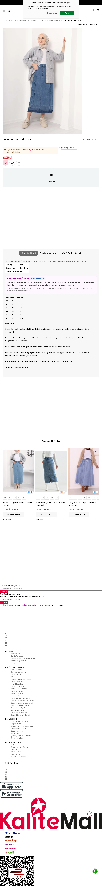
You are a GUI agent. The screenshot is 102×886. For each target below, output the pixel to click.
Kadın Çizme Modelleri (20, 715)
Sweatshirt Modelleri (19, 693)
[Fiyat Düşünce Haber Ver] (19, 163)
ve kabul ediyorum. (34, 605)
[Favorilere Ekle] (5, 163)
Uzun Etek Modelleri (19, 689)
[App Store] (51, 786)
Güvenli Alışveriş (17, 731)
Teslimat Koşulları (18, 728)
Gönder (4, 602)
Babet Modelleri (17, 710)
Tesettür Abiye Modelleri (21, 679)
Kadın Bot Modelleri (19, 712)
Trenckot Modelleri (19, 696)
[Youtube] (6, 645)
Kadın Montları (17, 691)
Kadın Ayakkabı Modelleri (21, 698)
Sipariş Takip (16, 752)
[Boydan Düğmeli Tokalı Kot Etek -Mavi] (18, 471)
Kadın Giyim (16, 674)
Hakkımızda (15, 653)
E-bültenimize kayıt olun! (10, 586)
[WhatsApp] (6, 640)
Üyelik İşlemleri (17, 733)
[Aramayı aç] (9, 11)
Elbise (13, 677)
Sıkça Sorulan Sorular (20, 747)
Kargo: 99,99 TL (70, 148)
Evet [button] (67, 13)
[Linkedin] (6, 643)
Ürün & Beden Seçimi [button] (71, 253)
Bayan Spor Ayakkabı (20, 708)
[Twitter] (6, 636)
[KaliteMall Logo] (51, 814)
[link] (90, 140)
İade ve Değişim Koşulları (21, 721)
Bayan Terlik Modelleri (20, 705)
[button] (96, 140)
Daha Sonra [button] (52, 13)
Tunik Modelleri (17, 684)
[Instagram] (6, 638)
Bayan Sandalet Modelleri (22, 703)
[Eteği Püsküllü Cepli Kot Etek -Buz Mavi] (83, 471)
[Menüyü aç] (4, 11)
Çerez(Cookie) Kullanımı (21, 736)
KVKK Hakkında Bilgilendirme (23, 658)
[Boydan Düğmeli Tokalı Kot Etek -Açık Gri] (51, 471)
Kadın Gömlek (17, 681)
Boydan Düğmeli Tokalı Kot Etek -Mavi (17, 504)
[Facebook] (5, 633)
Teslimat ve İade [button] (48, 253)
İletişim (14, 663)
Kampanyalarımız (18, 672)
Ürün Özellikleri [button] (28, 253)
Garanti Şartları (17, 738)
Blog (12, 744)
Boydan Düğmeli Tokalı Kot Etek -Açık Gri (50, 504)
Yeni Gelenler (16, 670)
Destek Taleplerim (18, 756)
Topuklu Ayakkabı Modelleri (22, 701)
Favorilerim (15, 759)
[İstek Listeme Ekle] (12, 163)
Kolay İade (15, 754)
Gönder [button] (4, 592)
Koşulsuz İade (16, 724)
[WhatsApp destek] (95, 871)
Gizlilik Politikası (17, 656)
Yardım (14, 749)
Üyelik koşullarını (11, 605)
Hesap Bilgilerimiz (18, 661)
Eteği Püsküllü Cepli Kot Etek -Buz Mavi (82, 504)
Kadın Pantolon (17, 686)
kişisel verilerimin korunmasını (36, 605)
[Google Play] (51, 794)
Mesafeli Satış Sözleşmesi (22, 726)
